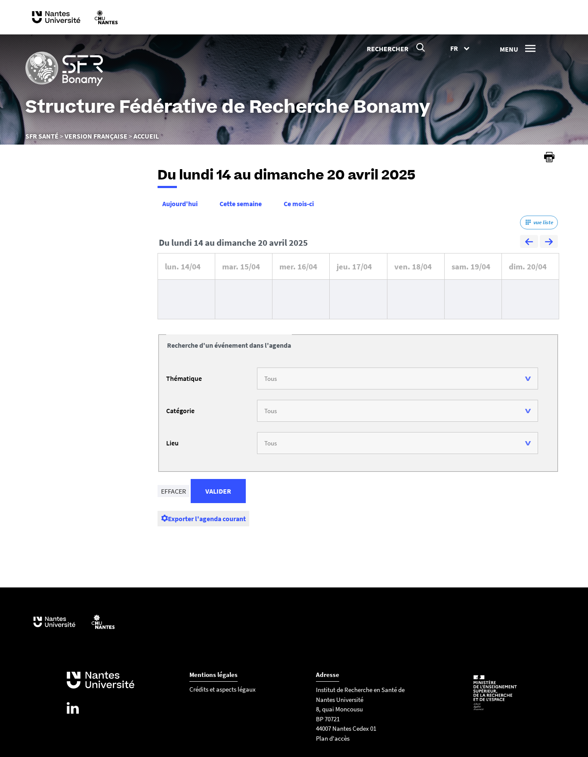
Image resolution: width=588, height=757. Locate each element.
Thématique (184, 378)
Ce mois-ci (299, 203)
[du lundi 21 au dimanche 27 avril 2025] (549, 242)
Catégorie (180, 410)
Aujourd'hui (180, 203)
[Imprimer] (549, 157)
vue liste (543, 222)
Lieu (172, 443)
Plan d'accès (333, 738)
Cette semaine (241, 203)
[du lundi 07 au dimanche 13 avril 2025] (529, 242)
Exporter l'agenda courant (207, 518)
